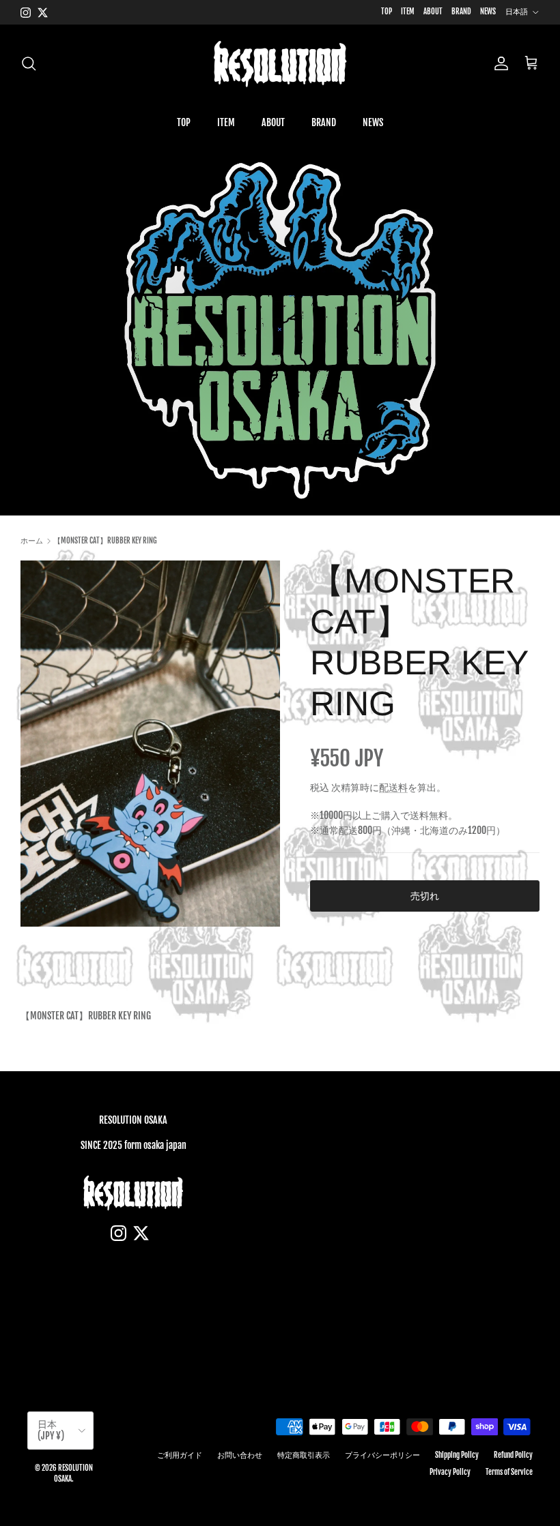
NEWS (488, 11)
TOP (386, 11)
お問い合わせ (239, 1455)
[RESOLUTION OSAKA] (280, 63)
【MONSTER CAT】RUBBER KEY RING (105, 540)
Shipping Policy (457, 1455)
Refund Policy (513, 1455)
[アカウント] (498, 63)
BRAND (461, 11)
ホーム (31, 540)
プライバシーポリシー (382, 1455)
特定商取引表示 (303, 1455)
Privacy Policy (450, 1472)
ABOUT (433, 11)
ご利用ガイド (179, 1455)
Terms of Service (509, 1472)
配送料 (393, 787)
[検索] (28, 63)
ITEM (408, 11)
